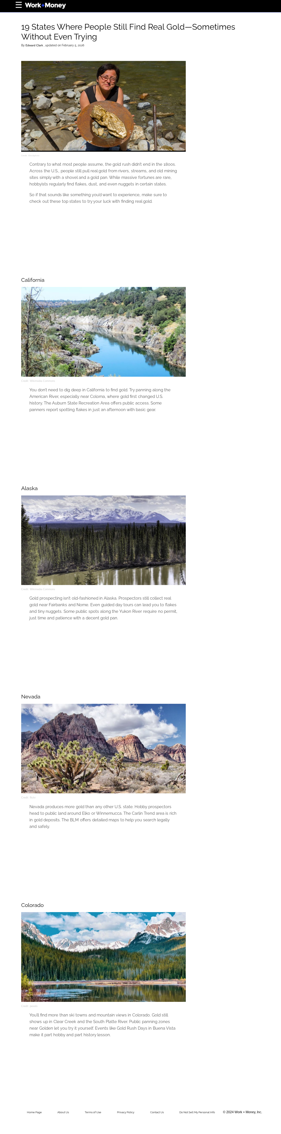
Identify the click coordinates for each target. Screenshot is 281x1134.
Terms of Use (93, 1112)
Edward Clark (35, 45)
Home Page (34, 1112)
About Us (63, 1112)
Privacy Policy (125, 1112)
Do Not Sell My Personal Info (197, 1112)
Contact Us (157, 1112)
